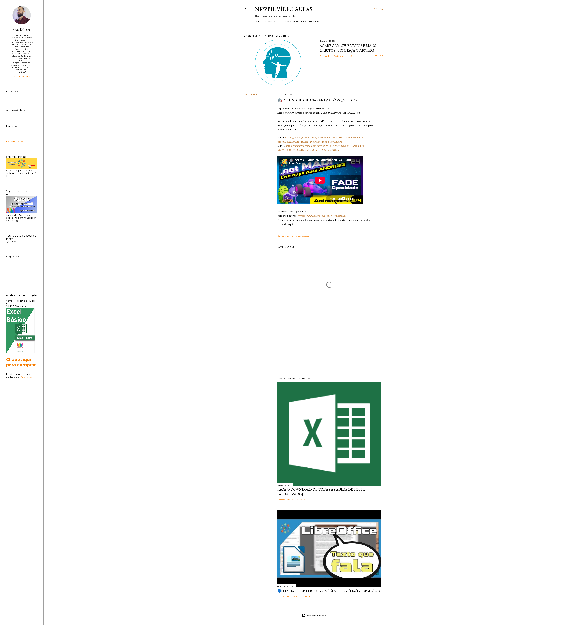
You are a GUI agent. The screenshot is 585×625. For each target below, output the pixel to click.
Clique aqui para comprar (21, 362)
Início (258, 21)
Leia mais (379, 55)
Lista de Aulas (315, 21)
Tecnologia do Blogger (316, 615)
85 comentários (298, 500)
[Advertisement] (329, 348)
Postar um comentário (344, 56)
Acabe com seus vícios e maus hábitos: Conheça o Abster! (348, 48)
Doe (302, 21)
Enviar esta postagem (301, 236)
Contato (276, 21)
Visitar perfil (22, 76)
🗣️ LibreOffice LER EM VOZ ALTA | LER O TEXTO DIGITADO (328, 590)
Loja (267, 21)
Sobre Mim (291, 21)
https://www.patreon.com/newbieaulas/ (322, 215)
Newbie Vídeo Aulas (283, 9)
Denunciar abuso (16, 141)
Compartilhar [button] (326, 56)
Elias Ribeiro (21, 29)
